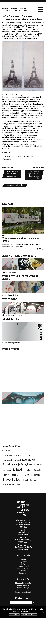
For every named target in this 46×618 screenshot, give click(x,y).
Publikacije (23, 571)
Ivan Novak (7, 470)
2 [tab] (40, 248)
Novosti (23, 559)
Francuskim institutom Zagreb (22, 25)
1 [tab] (37, 248)
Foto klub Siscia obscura (32, 22)
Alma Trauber (23, 455)
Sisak (27, 474)
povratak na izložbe (15, 185)
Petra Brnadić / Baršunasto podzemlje (12, 173)
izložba (19, 469)
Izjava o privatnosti (23, 592)
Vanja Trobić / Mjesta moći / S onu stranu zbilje (33, 174)
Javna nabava (23, 585)
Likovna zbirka (23, 568)
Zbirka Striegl (23, 566)
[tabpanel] (23, 227)
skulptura (35, 474)
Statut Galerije (23, 587)
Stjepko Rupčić (29, 480)
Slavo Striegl (12, 479)
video (17, 484)
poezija (20, 475)
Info (23, 564)
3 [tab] (42, 248)
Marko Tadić (9, 474)
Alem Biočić (9, 455)
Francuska (7, 159)
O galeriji (23, 562)
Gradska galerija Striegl (15, 464)
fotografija (28, 156)
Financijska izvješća (23, 583)
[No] (43, 612)
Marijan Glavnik (34, 470)
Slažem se (14, 614)
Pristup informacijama (23, 590)
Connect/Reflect (12, 459)
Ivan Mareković (36, 464)
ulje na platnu (8, 484)
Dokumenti (23, 573)
